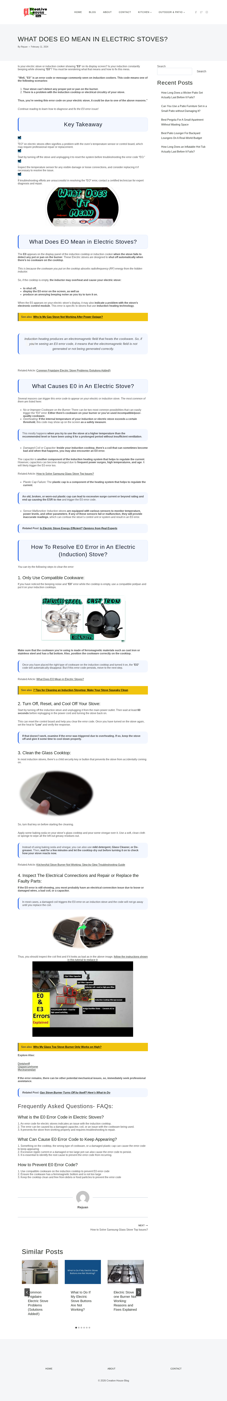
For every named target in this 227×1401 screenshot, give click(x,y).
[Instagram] (206, 12)
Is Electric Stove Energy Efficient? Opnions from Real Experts (78, 528)
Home (78, 12)
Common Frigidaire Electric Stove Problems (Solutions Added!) (73, 370)
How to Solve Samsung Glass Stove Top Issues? (65, 473)
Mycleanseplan (27, 1069)
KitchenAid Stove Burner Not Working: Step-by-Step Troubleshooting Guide (80, 864)
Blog (92, 12)
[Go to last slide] (27, 1292)
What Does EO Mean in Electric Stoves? (60, 679)
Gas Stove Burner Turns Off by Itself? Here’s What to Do (75, 1092)
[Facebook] (195, 12)
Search (161, 66)
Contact (125, 12)
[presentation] (40, 1272)
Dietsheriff (24, 1063)
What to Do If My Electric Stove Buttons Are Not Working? (81, 1300)
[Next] (138, 1292)
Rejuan (24, 46)
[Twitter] (201, 12)
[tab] (76, 1327)
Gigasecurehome (28, 1066)
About (107, 12)
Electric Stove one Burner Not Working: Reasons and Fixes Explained (125, 1300)
